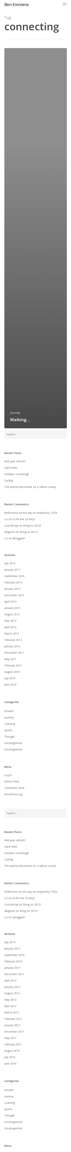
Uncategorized (13, 749)
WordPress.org (13, 794)
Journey (15, 412)
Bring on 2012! (32, 525)
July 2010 (9, 678)
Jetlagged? (18, 538)
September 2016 (14, 576)
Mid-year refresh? (15, 461)
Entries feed (11, 781)
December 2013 (14, 595)
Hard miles (10, 467)
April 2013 (10, 601)
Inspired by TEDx (47, 513)
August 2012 (12, 614)
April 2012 (10, 627)
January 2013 (12, 608)
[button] (65, 4)
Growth (8, 711)
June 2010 (10, 684)
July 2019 (9, 563)
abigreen (9, 532)
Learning (9, 724)
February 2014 (13, 582)
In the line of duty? (23, 519)
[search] (57, 4)
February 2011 (13, 665)
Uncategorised (13, 743)
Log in (8, 775)
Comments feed (14, 788)
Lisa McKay (11, 525)
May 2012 (10, 620)
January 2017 (12, 569)
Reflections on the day (18, 513)
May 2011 (10, 659)
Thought (9, 736)
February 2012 (13, 640)
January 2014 (12, 589)
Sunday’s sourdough (16, 474)
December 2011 (14, 652)
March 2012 (11, 633)
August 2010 (12, 672)
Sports (8, 730)
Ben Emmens (16, 4)
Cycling (8, 480)
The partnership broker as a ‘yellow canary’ (30, 487)
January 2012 (12, 646)
